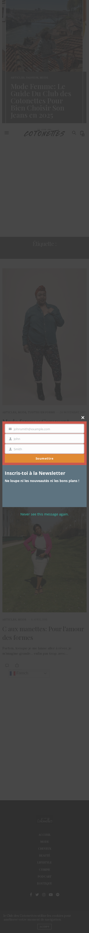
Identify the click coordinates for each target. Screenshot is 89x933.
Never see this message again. (44, 514)
